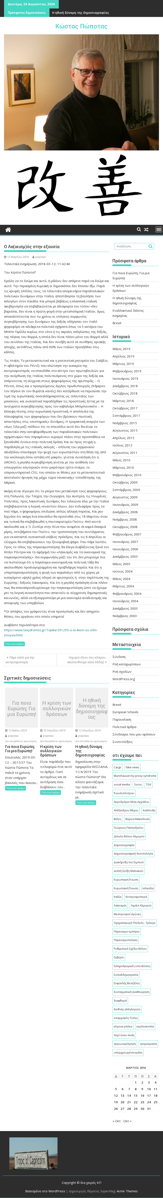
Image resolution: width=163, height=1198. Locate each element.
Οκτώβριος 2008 (125, 527)
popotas (40, 257)
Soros (138, 784)
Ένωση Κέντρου (124, 793)
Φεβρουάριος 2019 (126, 371)
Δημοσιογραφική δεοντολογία (133, 853)
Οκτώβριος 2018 (125, 393)
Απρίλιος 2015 (123, 438)
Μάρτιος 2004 (123, 586)
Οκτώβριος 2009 (125, 482)
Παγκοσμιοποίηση (126, 940)
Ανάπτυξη (149, 810)
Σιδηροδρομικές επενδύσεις (132, 966)
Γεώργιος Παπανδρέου (128, 828)
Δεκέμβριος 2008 (125, 512)
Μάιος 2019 (121, 349)
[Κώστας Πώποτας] (8, 229)
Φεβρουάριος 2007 (126, 534)
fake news (132, 767)
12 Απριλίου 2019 (89, 730)
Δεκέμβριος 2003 (125, 608)
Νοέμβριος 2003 (124, 616)
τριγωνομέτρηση (125, 1044)
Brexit (116, 323)
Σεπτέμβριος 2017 (126, 415)
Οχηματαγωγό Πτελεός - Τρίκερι (134, 923)
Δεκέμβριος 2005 (125, 556)
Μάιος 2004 (121, 579)
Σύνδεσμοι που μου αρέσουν (133, 734)
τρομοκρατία (148, 1044)
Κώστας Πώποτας (81, 26)
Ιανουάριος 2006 (125, 549)
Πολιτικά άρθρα (14, 643)
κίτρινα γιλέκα (123, 1026)
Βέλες (117, 819)
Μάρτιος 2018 (123, 401)
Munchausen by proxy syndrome (135, 776)
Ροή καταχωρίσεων (126, 664)
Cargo (117, 767)
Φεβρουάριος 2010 (126, 475)
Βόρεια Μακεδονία (137, 819)
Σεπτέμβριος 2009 (126, 490)
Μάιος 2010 (121, 460)
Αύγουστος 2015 (125, 430)
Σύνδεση (118, 657)
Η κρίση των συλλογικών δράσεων (56, 708)
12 (116, 1095)
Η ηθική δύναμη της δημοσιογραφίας (80, 13)
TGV (148, 784)
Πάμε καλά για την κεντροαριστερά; (20, 659)
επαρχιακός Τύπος (126, 1018)
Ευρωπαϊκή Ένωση (126, 888)
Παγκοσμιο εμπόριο (127, 931)
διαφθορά (120, 1000)
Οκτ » (127, 1121)
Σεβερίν (119, 957)
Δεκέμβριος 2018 (125, 386)
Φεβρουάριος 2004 (126, 593)
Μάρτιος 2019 (123, 363)
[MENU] (159, 229)
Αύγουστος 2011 (125, 452)
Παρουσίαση (121, 719)
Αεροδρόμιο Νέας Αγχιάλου (131, 802)
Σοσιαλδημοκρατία (126, 975)
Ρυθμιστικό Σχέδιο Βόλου (130, 949)
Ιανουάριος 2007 (125, 541)
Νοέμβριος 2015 (124, 423)
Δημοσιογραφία (124, 845)
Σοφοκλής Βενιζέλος (127, 983)
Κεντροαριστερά (136, 897)
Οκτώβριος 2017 (125, 408)
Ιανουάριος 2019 (125, 378)
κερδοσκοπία (145, 1026)
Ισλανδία (148, 888)
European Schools (125, 712)
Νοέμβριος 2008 (124, 519)
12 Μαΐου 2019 (17, 730)
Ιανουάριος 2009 (125, 504)
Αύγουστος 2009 (125, 497)
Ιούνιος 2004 (122, 571)
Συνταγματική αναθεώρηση (131, 992)
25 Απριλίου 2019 (54, 730)
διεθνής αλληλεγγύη (127, 1009)
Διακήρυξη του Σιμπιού (129, 862)
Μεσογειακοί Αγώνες (127, 914)
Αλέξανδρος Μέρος (126, 810)
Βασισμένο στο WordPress (45, 1191)
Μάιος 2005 (121, 564)
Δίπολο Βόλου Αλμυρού (129, 836)
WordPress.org (123, 679)
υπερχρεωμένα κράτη (128, 1052)
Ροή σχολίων (122, 671)
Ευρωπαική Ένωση (126, 879)
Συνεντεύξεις (122, 741)
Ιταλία (117, 897)
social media (122, 784)
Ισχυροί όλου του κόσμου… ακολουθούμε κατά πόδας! (87, 659)
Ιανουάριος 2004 (125, 601)
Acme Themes (127, 1191)
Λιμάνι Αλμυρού (141, 905)
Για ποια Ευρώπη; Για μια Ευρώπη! (21, 708)
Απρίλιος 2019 (123, 356)
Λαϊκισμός (120, 905)
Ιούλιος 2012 (122, 445)
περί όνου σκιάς (124, 1035)
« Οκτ (116, 1121)
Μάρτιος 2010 (123, 467)
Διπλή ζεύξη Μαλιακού (128, 871)
